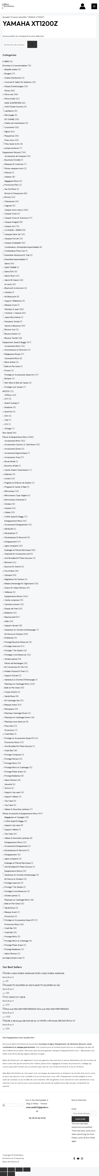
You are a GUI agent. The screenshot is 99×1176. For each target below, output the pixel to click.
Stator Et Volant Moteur (15, 588)
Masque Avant (11, 705)
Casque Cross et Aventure (16, 218)
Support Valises (11, 796)
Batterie (8, 562)
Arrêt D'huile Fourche (14, 107)
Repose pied (10, 617)
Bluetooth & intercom (14, 288)
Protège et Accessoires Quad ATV (20, 738)
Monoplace (9, 709)
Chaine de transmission (15, 123)
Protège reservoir (12, 646)
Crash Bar (9, 750)
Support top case (12, 792)
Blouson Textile (11, 338)
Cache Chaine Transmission (16, 470)
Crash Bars (9, 734)
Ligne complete (11, 546)
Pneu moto (9, 140)
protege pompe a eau (12, 958)
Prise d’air (9, 726)
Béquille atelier (11, 69)
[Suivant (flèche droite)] (11, 1174)
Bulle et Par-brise (12, 366)
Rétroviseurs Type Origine (16, 495)
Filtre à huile (10, 99)
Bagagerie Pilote (12, 181)
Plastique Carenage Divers (16, 713)
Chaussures (10, 201)
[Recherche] (32, 44)
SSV (6, 416)
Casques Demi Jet (13, 234)
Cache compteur (12, 600)
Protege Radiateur (13, 776)
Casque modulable (13, 243)
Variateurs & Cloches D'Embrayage (20, 680)
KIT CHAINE (9, 119)
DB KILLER (9, 529)
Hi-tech (8, 284)
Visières (8, 177)
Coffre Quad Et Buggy (14, 517)
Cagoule (8, 206)
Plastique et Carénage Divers (17, 717)
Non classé (7, 433)
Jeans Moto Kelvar (13, 317)
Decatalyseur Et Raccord (15, 537)
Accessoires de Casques (15, 156)
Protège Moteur (12, 759)
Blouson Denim (11, 334)
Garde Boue (10, 696)
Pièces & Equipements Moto (15, 437)
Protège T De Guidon (14, 650)
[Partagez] (19, 1169)
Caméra (8, 292)
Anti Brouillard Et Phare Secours (18, 558)
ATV (6, 399)
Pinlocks (8, 172)
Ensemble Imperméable (15, 259)
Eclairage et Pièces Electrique (18, 550)
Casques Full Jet (12, 238)
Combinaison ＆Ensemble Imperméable (22, 247)
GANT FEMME (10, 267)
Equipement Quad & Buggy (14, 342)
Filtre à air (9, 94)
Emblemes (9, 638)
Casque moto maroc (14, 210)
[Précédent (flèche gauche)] (3, 1174)
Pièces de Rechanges (14, 663)
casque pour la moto (26, 1047)
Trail (6, 420)
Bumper (8, 378)
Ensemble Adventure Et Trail (17, 255)
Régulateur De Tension (14, 579)
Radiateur (9, 613)
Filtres (7, 91)
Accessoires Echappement (16, 525)
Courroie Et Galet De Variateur (18, 82)
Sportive (8, 411)
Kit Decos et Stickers (14, 634)
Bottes (8, 197)
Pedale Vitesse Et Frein (15, 671)
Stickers (8, 504)
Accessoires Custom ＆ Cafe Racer (20, 444)
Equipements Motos (13, 596)
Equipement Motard (11, 152)
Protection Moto (12, 742)
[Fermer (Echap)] (26, 1169)
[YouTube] (78, 1158)
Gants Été (9, 271)
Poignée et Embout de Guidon (18, 483)
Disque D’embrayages (14, 86)
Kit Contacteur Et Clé (14, 667)
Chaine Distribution (13, 78)
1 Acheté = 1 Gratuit (13, 313)
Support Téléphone (13, 301)
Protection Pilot (12, 185)
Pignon (7, 131)
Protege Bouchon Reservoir (16, 642)
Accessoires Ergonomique (16, 453)
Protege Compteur (13, 755)
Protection (9, 730)
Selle (7, 621)
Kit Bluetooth (10, 296)
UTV (6, 424)
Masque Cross (11, 305)
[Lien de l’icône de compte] (82, 6)
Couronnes (9, 127)
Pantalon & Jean (12, 309)
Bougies (8, 73)
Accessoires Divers (13, 449)
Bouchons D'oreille (12, 160)
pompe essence (12, 148)
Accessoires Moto (12, 346)
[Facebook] (74, 1158)
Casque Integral (11, 222)
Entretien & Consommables (15, 65)
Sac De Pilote (10, 189)
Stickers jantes (11, 659)
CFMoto (8, 395)
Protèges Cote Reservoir (15, 655)
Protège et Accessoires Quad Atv (19, 375)
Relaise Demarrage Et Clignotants (19, 583)
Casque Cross (11, 214)
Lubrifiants (9, 111)
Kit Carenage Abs (12, 700)
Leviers (8, 478)
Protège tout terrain (14, 387)
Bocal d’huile (10, 461)
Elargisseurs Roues (12, 354)
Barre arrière (10, 362)
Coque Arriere (11, 692)
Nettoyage (9, 115)
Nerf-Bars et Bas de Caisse (16, 383)
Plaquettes (9, 136)
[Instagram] (82, 1158)
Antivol (8, 788)
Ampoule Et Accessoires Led (17, 554)
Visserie (8, 508)
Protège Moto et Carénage (17, 767)
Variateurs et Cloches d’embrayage (20, 630)
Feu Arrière (9, 571)
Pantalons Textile (12, 321)
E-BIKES (6, 61)
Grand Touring (11, 403)
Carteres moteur (12, 604)
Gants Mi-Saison (12, 280)
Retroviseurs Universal (14, 500)
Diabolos (8, 474)
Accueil (6, 17)
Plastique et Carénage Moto (17, 684)
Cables (8, 512)
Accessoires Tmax (12, 457)
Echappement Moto (13, 521)
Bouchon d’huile (11, 466)
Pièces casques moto (14, 168)
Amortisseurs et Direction (16, 350)
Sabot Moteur (11, 780)
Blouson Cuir (10, 329)
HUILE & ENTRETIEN (13, 103)
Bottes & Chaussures (14, 193)
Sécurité (8, 784)
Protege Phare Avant (14, 772)
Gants (7, 263)
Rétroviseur (10, 491)
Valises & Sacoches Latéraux (17, 809)
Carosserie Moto (12, 358)
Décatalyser (10, 533)
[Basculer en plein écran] (11, 1169)
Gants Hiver (10, 276)
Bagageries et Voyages (14, 817)
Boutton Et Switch (13, 567)
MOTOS (6, 391)
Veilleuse (8, 592)
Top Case (9, 801)
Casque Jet (10, 226)
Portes (7, 370)
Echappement (11, 542)
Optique (8, 575)
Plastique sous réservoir (15, 722)
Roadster (9, 407)
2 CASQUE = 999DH (13, 230)
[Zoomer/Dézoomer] (3, 1169)
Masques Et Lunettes (14, 164)
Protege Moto (11, 763)
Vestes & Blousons (13, 326)
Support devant (12, 625)
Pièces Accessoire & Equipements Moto (20, 813)
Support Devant (12, 675)
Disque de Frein (11, 609)
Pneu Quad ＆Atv (12, 144)
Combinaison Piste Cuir (15, 251)
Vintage (8, 428)
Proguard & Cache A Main (16, 487)
